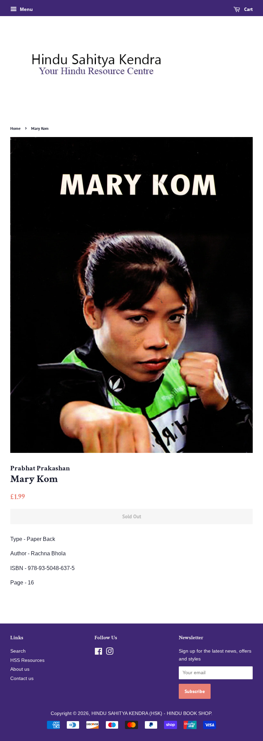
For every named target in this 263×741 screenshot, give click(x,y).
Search (18, 651)
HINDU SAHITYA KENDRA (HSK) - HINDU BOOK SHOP (151, 713)
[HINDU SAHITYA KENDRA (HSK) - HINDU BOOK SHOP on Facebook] (98, 652)
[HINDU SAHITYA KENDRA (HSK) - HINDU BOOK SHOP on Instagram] (109, 652)
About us (19, 669)
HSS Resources (27, 660)
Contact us (22, 678)
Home (15, 128)
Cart (248, 9)
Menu (25, 9)
